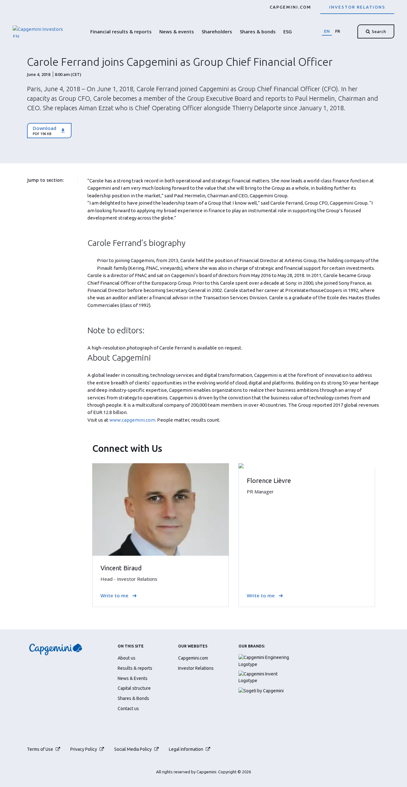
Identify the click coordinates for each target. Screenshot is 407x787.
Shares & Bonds (133, 698)
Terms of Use (40, 749)
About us (126, 658)
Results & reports (135, 668)
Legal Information (186, 749)
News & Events (133, 678)
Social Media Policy (133, 749)
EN (327, 31)
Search (379, 31)
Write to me (114, 596)
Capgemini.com (290, 7)
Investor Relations (357, 7)
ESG (287, 31)
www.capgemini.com (132, 420)
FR (337, 31)
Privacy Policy (83, 749)
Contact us (128, 708)
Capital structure (134, 688)
